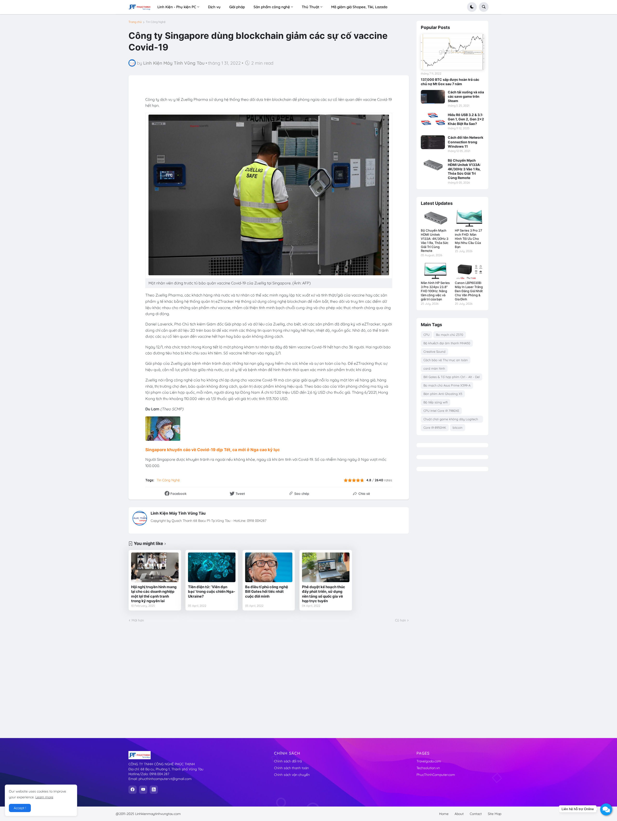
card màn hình (434, 368)
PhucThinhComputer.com (435, 775)
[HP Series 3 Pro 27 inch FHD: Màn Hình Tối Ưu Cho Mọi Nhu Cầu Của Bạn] (469, 218)
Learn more (44, 797)
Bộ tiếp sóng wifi (435, 402)
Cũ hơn (400, 620)
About (459, 814)
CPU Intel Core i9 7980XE (441, 411)
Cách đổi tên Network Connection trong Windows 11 (465, 141)
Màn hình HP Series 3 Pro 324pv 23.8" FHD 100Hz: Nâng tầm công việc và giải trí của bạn (435, 291)
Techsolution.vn (428, 768)
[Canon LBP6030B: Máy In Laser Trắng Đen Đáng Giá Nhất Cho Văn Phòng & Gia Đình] (469, 270)
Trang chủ (135, 22)
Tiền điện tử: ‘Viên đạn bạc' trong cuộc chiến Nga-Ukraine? (211, 592)
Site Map (494, 814)
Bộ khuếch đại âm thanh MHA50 (446, 343)
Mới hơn (138, 620)
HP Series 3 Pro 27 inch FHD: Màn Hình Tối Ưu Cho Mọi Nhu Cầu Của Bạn (468, 238)
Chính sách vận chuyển (292, 775)
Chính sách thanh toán (291, 768)
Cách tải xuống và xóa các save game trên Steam (466, 96)
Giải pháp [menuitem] (237, 7)
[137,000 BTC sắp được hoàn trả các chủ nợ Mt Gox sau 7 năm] (452, 52)
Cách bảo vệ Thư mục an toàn (445, 360)
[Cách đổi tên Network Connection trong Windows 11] (433, 142)
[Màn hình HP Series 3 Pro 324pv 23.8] (435, 270)
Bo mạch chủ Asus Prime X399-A (446, 385)
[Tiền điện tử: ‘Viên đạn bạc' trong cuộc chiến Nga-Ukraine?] (211, 567)
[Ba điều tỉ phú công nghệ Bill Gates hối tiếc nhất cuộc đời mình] (269, 567)
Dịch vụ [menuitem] (214, 7)
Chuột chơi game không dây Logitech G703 (450, 420)
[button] (472, 7)
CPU (426, 335)
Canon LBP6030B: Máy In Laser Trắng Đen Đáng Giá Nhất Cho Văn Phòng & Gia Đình (469, 291)
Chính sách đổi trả (288, 761)
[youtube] (143, 790)
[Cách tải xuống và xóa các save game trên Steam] (433, 96)
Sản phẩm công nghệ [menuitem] (272, 7)
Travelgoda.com (428, 761)
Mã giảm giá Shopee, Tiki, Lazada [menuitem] (359, 7)
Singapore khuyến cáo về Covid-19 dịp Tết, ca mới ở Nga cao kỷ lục (212, 449)
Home (444, 814)
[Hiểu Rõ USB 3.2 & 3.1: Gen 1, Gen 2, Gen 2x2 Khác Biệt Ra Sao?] (433, 119)
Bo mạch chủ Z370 (449, 335)
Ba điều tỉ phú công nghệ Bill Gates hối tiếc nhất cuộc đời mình (266, 592)
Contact (476, 814)
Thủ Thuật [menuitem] (310, 7)
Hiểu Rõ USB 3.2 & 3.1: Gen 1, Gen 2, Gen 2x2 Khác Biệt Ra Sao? (466, 119)
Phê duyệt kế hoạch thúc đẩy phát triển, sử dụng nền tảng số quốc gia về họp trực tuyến (323, 594)
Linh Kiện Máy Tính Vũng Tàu (178, 513)
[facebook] (132, 790)
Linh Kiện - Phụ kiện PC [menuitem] (176, 7)
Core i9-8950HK (434, 427)
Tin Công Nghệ (156, 22)
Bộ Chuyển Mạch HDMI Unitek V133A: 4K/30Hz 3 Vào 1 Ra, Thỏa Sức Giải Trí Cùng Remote (464, 169)
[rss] (154, 790)
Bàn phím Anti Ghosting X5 (442, 394)
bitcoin (458, 427)
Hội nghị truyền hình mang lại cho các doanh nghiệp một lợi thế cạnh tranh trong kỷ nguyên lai (154, 594)
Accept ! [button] (20, 808)
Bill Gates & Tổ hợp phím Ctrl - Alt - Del (451, 377)
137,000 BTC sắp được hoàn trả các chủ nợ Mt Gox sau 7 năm (450, 81)
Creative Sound (434, 351)
